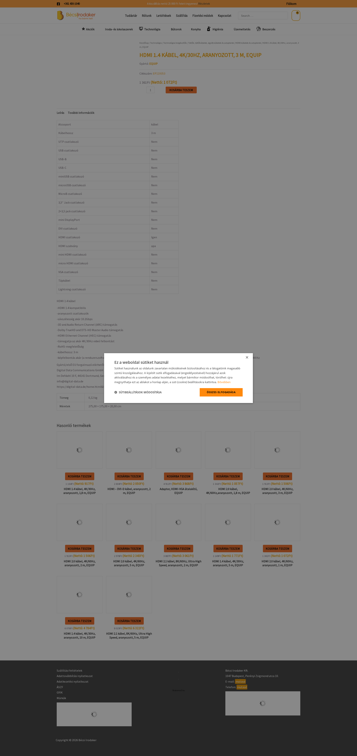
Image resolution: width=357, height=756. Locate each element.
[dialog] (178, 378)
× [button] (246, 357)
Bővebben (224, 382)
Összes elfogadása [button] (221, 392)
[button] (138, 392)
